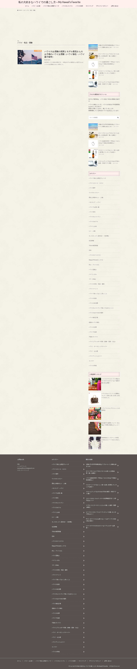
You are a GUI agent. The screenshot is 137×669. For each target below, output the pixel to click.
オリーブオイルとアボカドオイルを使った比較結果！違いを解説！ (108, 56)
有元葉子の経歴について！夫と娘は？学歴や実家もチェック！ (110, 424)
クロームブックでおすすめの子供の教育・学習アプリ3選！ (108, 83)
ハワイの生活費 (93, 303)
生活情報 (91, 240)
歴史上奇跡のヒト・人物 (96, 197)
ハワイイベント (93, 288)
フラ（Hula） (93, 279)
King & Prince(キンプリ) (96, 260)
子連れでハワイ (93, 336)
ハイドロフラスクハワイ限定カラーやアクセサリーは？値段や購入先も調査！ (110, 381)
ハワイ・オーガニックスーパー (98, 346)
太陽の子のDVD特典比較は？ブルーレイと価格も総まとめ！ (109, 46)
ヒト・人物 (92, 231)
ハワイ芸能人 (93, 269)
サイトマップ (89, 6)
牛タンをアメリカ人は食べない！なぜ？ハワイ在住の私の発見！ (101, 520)
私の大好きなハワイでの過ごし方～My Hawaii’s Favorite (50, 2)
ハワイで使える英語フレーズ (51, 6)
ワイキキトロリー (94, 192)
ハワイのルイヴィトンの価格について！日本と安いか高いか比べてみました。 (110, 395)
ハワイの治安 (79, 6)
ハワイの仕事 (93, 327)
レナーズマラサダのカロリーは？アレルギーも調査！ (100, 527)
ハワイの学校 (93, 365)
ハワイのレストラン (67, 6)
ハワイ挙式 (92, 212)
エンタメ (91, 361)
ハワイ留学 (92, 188)
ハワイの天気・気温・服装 (96, 284)
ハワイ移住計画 (93, 317)
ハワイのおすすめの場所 (96, 312)
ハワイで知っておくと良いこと (98, 293)
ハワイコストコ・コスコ (96, 183)
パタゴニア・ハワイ (95, 202)
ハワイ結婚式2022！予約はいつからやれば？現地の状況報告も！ (109, 64)
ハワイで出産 (93, 332)
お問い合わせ (114, 6)
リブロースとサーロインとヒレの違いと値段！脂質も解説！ (101, 506)
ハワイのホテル (93, 221)
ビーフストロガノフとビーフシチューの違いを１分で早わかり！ (101, 513)
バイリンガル (93, 274)
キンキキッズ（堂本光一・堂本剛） (99, 236)
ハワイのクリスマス (95, 255)
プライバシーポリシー (102, 6)
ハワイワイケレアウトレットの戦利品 (110, 409)
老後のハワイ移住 (94, 322)
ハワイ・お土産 (36, 6)
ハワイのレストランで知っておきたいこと (101, 308)
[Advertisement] (68, 26)
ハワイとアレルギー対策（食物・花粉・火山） (102, 341)
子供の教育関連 (93, 245)
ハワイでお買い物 (94, 207)
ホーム (27, 6)
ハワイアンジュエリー (95, 356)
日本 (90, 250)
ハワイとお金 (93, 226)
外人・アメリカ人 (94, 264)
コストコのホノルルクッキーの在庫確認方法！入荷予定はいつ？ (101, 499)
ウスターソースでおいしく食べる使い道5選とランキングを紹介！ (108, 73)
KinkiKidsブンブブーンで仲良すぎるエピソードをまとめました (110, 439)
